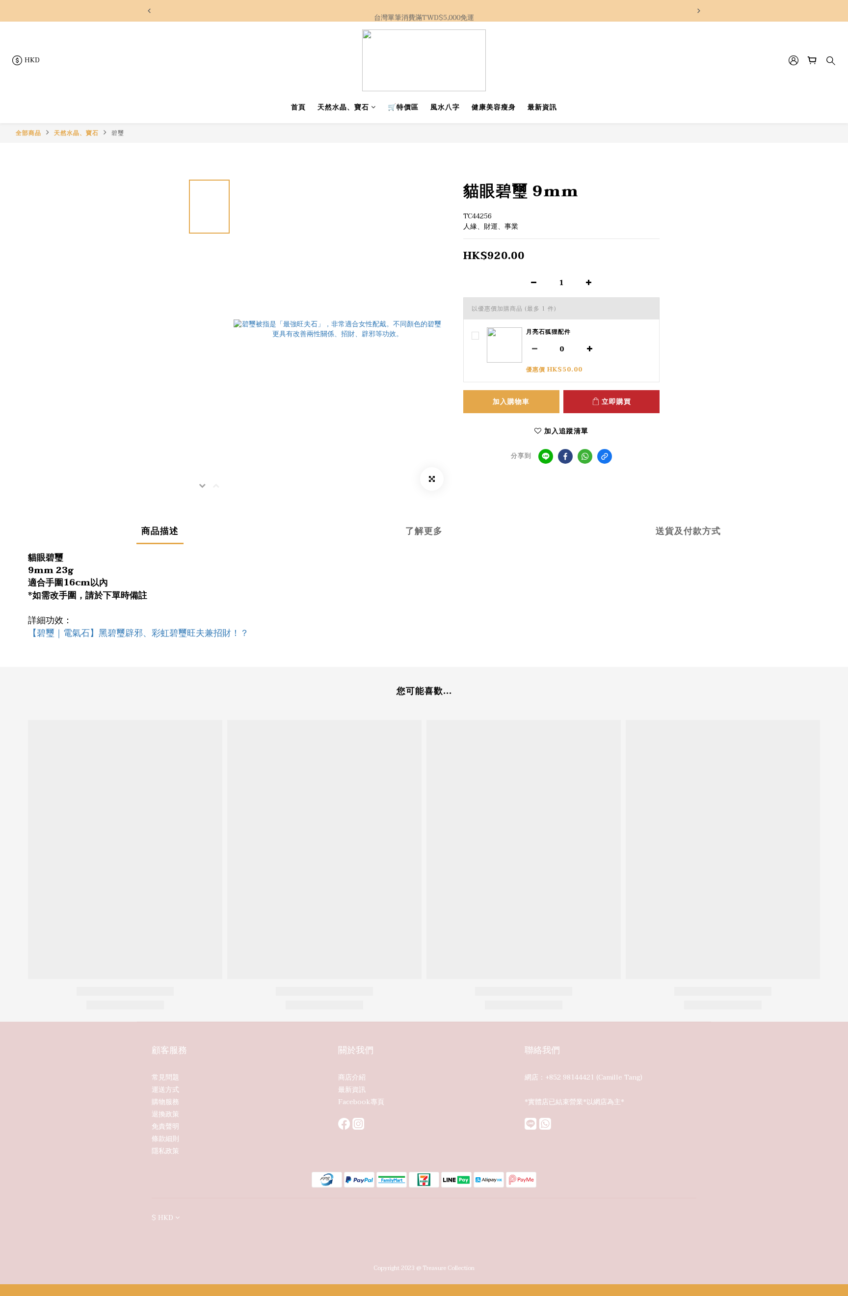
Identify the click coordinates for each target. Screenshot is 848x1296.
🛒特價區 (403, 107)
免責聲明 (165, 1126)
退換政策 (165, 1114)
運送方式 (165, 1089)
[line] (545, 456)
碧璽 (117, 133)
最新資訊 (542, 107)
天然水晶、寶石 (343, 107)
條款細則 (165, 1138)
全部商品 (28, 133)
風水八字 (445, 107)
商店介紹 (352, 1077)
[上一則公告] (149, 10)
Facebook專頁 (361, 1102)
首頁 (298, 107)
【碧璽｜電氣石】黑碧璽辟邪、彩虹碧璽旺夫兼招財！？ (138, 633)
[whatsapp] (585, 456)
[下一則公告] (698, 10)
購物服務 (165, 1102)
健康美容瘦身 (494, 107)
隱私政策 (165, 1151)
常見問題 (165, 1077)
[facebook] (565, 456)
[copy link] (604, 456)
